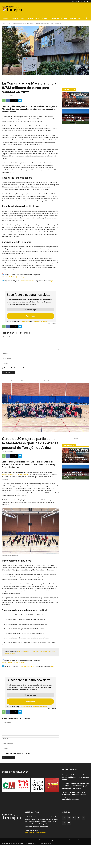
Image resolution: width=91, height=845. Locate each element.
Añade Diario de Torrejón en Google (13, 277)
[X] (82, 1)
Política (64, 18)
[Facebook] (70, 1)
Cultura (30, 18)
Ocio (23, 18)
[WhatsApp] (84, 1)
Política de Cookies (65, 840)
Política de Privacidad (40, 321)
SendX (54, 323)
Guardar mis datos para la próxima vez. (17, 368)
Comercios (15, 18)
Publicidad (76, 840)
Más (79, 18)
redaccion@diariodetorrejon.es (35, 833)
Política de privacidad (52, 840)
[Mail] (76, 1)
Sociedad (72, 18)
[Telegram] (79, 1)
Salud (37, 18)
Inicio (3, 23)
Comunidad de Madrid (16, 23)
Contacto (82, 840)
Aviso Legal (26, 321)
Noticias (6, 18)
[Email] (16, 100)
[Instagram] (73, 1)
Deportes (45, 18)
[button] (87, 18)
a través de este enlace (27, 281)
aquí (51, 281)
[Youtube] (87, 1)
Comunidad (55, 18)
